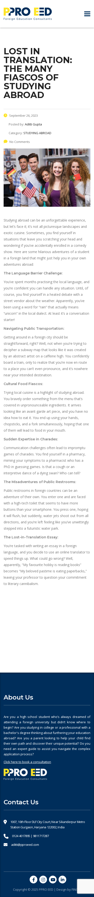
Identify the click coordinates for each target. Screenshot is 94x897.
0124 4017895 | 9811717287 (30, 836)
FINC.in (76, 889)
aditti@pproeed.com (25, 844)
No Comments (19, 142)
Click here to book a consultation (27, 762)
